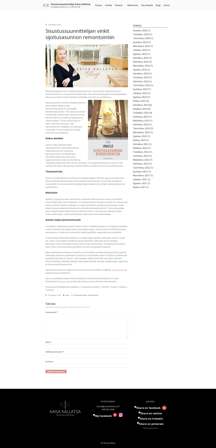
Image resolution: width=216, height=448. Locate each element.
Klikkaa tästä (64, 281)
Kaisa (67, 295)
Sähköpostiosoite (55, 351)
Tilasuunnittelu (93, 295)
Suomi (167, 5)
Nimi (48, 342)
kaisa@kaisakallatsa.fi (108, 406)
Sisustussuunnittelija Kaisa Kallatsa (70, 4)
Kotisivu (49, 361)
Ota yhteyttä (147, 5)
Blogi (158, 5)
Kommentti (52, 312)
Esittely (108, 5)
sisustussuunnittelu (80, 295)
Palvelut (118, 5)
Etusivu (98, 5)
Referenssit (132, 5)
